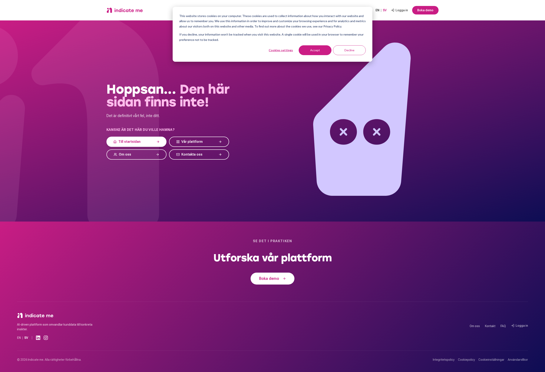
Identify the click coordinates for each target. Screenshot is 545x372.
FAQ (503, 326)
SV (385, 10)
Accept (315, 50)
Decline (349, 50)
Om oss (475, 326)
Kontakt (490, 326)
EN (377, 10)
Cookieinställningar (491, 359)
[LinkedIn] (38, 338)
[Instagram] (46, 338)
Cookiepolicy (466, 359)
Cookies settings (281, 50)
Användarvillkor (518, 359)
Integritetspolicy (444, 359)
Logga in (402, 10)
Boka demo (425, 10)
